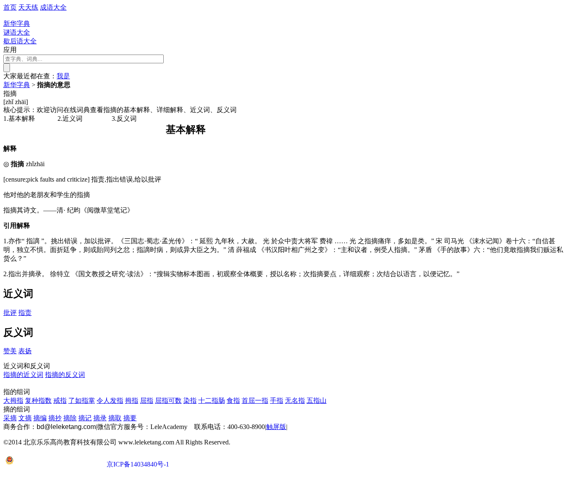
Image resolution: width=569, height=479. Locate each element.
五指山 (317, 400)
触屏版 (276, 426)
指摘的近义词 (23, 374)
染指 (190, 400)
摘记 (85, 418)
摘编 (40, 418)
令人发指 (110, 400)
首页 (10, 7)
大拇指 (13, 400)
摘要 (130, 418)
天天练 (28, 7)
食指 (233, 400)
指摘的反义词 (65, 374)
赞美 (10, 350)
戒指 (60, 400)
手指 (276, 400)
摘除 (70, 418)
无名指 (295, 400)
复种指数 (38, 400)
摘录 (100, 418)
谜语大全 (16, 32)
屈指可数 (168, 400)
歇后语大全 (20, 41)
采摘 (10, 418)
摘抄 (55, 418)
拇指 (131, 400)
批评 (10, 312)
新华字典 (16, 84)
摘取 (115, 418)
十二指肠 (211, 400)
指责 (25, 312)
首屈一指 (255, 400)
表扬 (25, 350)
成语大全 (53, 7)
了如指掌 (81, 400)
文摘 (25, 418)
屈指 (146, 400)
